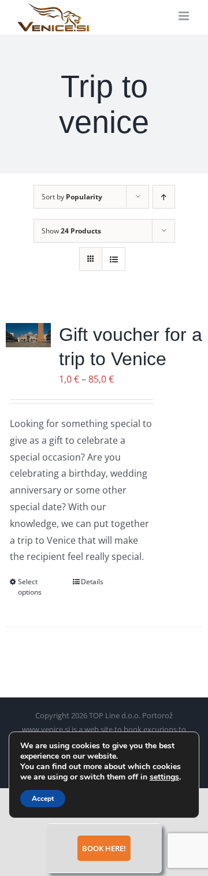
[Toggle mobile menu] (185, 16)
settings (164, 777)
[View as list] (113, 259)
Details (92, 582)
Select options (30, 587)
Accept (43, 798)
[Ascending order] (164, 197)
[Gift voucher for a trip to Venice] (28, 335)
